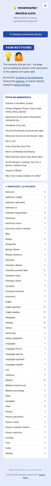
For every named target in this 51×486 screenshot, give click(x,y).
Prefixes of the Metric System (19, 103)
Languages (25, 343)
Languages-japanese (25, 359)
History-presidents (25, 338)
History (25, 328)
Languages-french (25, 349)
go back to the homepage (29, 77)
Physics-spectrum (25, 432)
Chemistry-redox (25, 275)
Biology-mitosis (25, 249)
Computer (25, 286)
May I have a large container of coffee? (23, 176)
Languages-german (25, 354)
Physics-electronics (25, 417)
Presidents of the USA (15, 125)
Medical (25, 380)
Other (25, 406)
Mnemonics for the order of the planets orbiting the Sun (23, 119)
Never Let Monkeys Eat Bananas (20, 151)
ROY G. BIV (10, 141)
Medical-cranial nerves (25, 385)
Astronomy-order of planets (25, 228)
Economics (25, 296)
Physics (25, 411)
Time (25, 443)
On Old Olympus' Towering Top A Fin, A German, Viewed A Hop (23, 164)
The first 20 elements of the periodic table (24, 131)
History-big (25, 333)
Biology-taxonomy (25, 254)
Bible (25, 234)
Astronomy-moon (25, 223)
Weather (25, 453)
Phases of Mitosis (13, 170)
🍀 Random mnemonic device (25, 34)
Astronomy (25, 218)
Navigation (25, 401)
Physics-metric (25, 422)
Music (25, 396)
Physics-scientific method (25, 427)
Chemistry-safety (25, 281)
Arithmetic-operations (25, 202)
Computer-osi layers (25, 291)
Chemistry (25, 260)
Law (25, 370)
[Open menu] (45, 5)
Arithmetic (25, 192)
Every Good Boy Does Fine (17, 146)
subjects (20, 81)
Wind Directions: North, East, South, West (23, 157)
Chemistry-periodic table (25, 270)
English (25, 302)
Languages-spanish (25, 364)
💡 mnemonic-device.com (25, 10)
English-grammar (25, 307)
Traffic (25, 448)
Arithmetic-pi (25, 207)
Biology (25, 239)
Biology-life (25, 244)
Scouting (25, 437)
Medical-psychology (25, 390)
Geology (25, 322)
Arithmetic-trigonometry (25, 213)
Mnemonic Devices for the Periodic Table (24, 136)
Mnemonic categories (21, 186)
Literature (25, 375)
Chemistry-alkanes (25, 265)
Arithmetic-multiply (25, 197)
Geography (25, 317)
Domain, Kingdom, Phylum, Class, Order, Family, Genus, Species (23, 110)
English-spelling (25, 312)
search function (22, 84)
